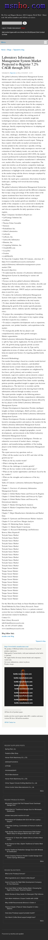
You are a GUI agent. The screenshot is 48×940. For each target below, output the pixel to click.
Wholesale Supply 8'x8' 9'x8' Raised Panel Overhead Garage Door (22, 804)
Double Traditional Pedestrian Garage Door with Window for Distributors (24, 850)
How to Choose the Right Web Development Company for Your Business (23, 883)
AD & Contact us (9, 722)
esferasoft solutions (11, 762)
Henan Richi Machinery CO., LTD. (16, 757)
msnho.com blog (8, 636)
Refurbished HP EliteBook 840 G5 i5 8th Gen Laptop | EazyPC (23, 820)
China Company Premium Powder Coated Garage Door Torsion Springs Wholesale (23, 856)
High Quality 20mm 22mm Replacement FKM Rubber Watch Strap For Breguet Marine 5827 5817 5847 (23, 832)
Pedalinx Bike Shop (11, 753)
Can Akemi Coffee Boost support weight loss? (20, 917)
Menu (3, 42)
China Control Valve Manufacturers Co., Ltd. (19, 787)
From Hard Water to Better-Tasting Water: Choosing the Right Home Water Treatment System (23, 889)
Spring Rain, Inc (10, 749)
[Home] (24, 6)
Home (3, 49)
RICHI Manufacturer (11, 774)
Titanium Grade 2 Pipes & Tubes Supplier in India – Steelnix (22, 908)
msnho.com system (17, 934)
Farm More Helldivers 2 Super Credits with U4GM (21, 898)
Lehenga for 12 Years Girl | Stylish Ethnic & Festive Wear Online (24, 838)
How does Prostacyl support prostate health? (20, 913)
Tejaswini (13, 73)
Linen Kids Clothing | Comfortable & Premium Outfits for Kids (23, 826)
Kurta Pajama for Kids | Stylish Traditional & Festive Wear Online (24, 844)
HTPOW (7, 766)
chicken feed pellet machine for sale (17, 815)
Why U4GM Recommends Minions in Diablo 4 (20, 902)
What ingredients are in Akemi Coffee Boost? (20, 878)
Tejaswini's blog (18, 49)
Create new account (14, 28)
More (42, 791)
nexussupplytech (10, 770)
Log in (4, 28)
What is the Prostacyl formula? (15, 873)
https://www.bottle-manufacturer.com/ (16, 646)
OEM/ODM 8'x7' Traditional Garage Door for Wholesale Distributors (23, 810)
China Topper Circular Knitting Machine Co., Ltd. (21, 783)
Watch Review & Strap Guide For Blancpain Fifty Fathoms (24, 894)
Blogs (9, 49)
